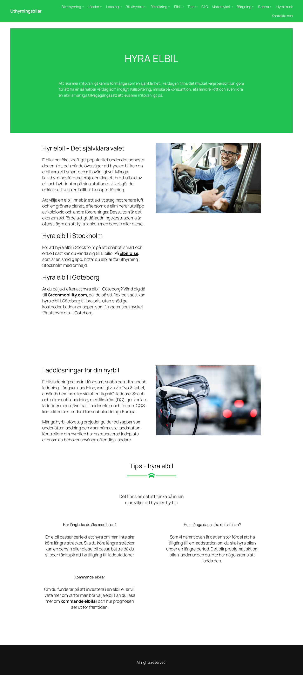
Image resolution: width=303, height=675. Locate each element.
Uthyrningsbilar (25, 11)
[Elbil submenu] (183, 7)
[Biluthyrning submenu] (83, 7)
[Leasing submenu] (121, 7)
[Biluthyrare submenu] (145, 7)
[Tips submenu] (196, 7)
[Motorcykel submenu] (232, 7)
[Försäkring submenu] (169, 7)
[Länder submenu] (101, 7)
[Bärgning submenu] (253, 7)
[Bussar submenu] (271, 7)
